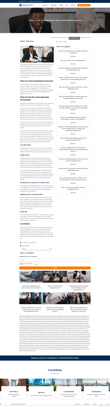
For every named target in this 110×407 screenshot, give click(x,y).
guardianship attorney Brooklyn (48, 345)
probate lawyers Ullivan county (31, 329)
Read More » (73, 56)
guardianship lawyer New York (36, 349)
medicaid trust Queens (39, 319)
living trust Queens (39, 318)
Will (35, 242)
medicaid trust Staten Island (53, 319)
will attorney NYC (33, 334)
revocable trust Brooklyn (52, 330)
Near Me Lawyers (31, 350)
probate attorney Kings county (57, 321)
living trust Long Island (81, 316)
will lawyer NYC (25, 336)
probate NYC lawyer (71, 329)
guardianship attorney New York (81, 345)
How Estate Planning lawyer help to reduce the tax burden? (73, 52)
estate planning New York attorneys (51, 343)
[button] (57, 41)
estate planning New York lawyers (31, 345)
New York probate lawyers (82, 319)
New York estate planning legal (67, 319)
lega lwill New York (34, 316)
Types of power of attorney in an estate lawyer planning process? (73, 169)
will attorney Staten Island (54, 334)
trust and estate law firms (39, 341)
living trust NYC (30, 318)
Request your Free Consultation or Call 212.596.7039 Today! (55, 358)
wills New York (63, 340)
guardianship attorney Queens (40, 347)
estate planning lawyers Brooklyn (72, 341)
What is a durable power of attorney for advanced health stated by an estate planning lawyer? (73, 149)
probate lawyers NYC (62, 327)
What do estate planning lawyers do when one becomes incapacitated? (73, 160)
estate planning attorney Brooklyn (68, 343)
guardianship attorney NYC (26, 347)
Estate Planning (25, 246)
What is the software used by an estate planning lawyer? (73, 188)
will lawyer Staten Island (45, 336)
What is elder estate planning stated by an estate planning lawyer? (73, 139)
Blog (67, 5)
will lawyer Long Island (77, 334)
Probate (32, 242)
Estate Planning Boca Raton (79, 338)
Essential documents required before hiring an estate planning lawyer (73, 69)
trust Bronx (60, 332)
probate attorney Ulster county (40, 325)
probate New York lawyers (26, 341)
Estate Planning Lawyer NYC (51, 349)
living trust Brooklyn (70, 316)
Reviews (61, 5)
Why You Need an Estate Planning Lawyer (73, 60)
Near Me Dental (23, 350)
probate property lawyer (39, 330)
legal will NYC (42, 316)
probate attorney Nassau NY (72, 321)
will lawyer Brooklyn (66, 334)
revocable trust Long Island (66, 330)
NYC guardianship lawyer (25, 321)
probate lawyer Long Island (82, 325)
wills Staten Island (71, 340)
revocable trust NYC (32, 332)
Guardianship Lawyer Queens (18, 404)
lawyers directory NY (78, 330)
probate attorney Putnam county (35, 323)
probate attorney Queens (50, 323)
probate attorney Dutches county (40, 321)
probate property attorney (26, 330)
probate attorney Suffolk (78, 323)
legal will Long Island (24, 316)
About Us (45, 5)
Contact (73, 5)
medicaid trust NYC (29, 319)
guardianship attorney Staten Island (57, 347)
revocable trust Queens (43, 332)
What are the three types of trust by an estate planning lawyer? (73, 88)
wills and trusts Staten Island (58, 338)
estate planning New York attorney (33, 343)
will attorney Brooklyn (68, 332)
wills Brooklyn (69, 338)
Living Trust (26, 242)
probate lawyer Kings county (68, 325)
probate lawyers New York (50, 327)
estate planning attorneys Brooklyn (55, 341)
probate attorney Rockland (64, 323)
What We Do (54, 5)
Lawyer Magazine (32, 340)
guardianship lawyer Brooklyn (74, 347)
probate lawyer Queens (37, 327)
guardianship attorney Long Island (64, 345)
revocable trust (53, 332)
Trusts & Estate (28, 5)
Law (22, 242)
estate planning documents (46, 73)
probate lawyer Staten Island (75, 327)
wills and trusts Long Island (81, 336)
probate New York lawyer (59, 329)
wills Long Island (55, 340)
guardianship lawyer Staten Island (81, 349)
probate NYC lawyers (82, 329)
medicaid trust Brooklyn (62, 318)
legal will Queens (50, 316)
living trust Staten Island (50, 318)
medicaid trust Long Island (75, 318)
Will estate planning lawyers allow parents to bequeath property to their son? (73, 97)
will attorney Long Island (80, 332)
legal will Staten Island (59, 316)
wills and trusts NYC (34, 338)
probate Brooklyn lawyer (54, 325)
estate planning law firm (27, 5)
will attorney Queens (43, 334)
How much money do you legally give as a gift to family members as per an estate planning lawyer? (73, 108)
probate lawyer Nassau (25, 327)
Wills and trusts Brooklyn (68, 336)
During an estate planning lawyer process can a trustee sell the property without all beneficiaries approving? (73, 129)
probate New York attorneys (46, 329)
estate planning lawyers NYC (83, 340)
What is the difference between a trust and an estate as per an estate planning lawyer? (73, 78)
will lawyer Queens (34, 336)
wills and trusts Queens (45, 338)
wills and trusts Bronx (56, 336)
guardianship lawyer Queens (65, 349)
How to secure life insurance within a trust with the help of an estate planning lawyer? (73, 179)
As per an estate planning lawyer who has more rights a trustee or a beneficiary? (73, 118)
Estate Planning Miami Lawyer (43, 340)
